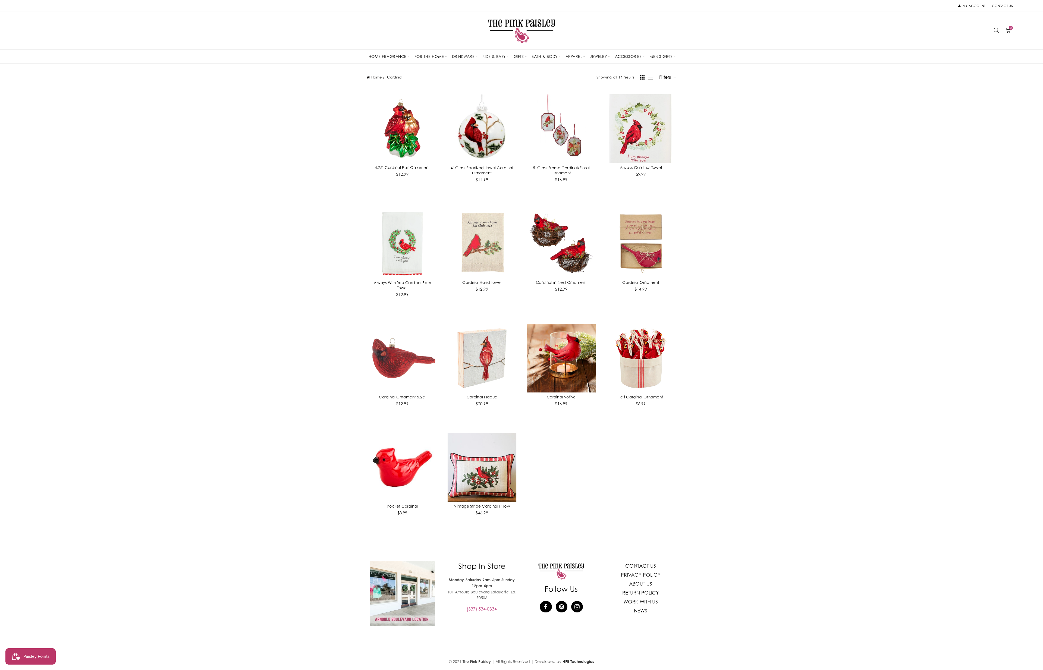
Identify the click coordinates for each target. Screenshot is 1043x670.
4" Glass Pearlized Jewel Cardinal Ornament (482, 170)
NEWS (640, 611)
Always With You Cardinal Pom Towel (402, 285)
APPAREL (574, 56)
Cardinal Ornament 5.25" (402, 397)
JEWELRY (598, 56)
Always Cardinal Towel (641, 167)
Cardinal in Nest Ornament (561, 282)
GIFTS (519, 56)
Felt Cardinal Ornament (640, 397)
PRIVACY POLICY (641, 575)
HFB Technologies (578, 661)
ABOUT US (640, 584)
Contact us (1002, 6)
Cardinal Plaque (481, 397)
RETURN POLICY (640, 593)
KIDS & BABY (494, 56)
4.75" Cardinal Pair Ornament (402, 167)
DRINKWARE (463, 56)
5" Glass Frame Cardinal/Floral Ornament (561, 170)
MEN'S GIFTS (661, 56)
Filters (665, 77)
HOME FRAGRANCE (388, 56)
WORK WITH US (640, 602)
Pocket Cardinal (402, 506)
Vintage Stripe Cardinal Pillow (482, 506)
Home (376, 77)
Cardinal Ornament (640, 282)
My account (974, 6)
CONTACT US (640, 566)
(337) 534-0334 (482, 609)
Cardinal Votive (561, 397)
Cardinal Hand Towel (481, 282)
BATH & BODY (545, 56)
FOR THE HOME (429, 56)
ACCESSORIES (628, 56)
